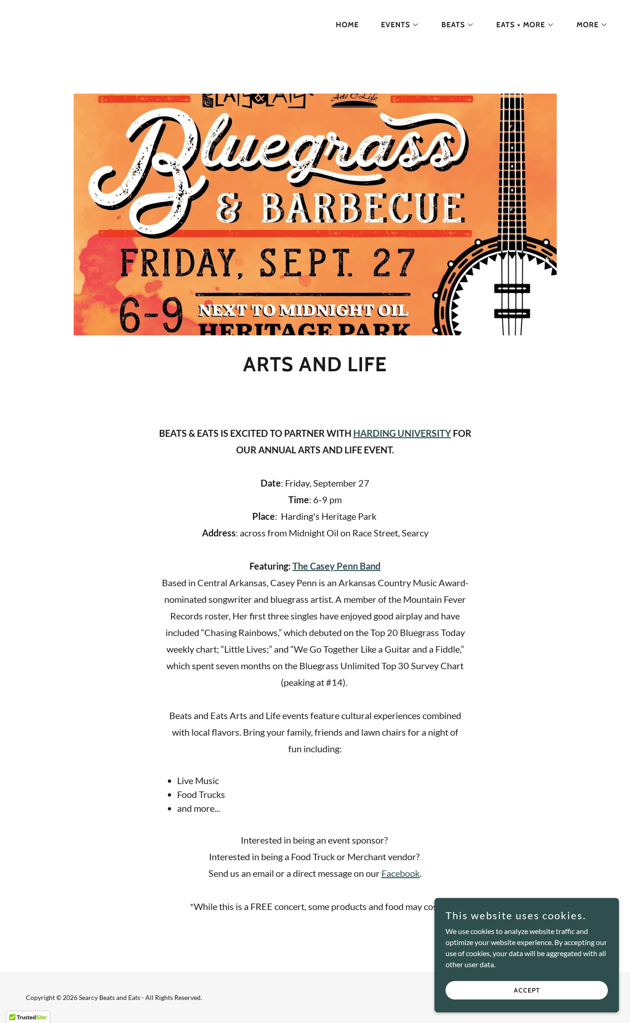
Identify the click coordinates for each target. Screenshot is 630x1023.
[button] (396, 24)
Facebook (400, 873)
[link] (60, 22)
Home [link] (347, 24)
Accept (527, 990)
